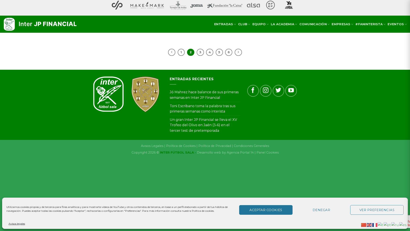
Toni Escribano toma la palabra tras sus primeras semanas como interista (202, 109)
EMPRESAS (341, 24)
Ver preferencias (376, 210)
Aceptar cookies (265, 210)
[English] (369, 225)
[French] (375, 225)
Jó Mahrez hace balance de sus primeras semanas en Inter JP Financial (204, 95)
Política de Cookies (181, 146)
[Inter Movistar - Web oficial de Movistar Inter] (40, 24)
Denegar (321, 210)
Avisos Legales (152, 146)
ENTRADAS (223, 24)
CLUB (242, 24)
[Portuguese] (387, 225)
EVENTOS (396, 24)
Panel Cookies (267, 152)
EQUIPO (259, 24)
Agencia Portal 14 (240, 152)
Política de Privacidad (214, 146)
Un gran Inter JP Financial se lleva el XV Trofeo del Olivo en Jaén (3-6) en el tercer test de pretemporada (203, 125)
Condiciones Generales (251, 146)
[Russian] (395, 225)
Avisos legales (17, 223)
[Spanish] (403, 225)
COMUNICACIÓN (313, 24)
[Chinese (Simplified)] (364, 225)
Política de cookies (203, 210)
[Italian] (381, 225)
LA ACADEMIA (282, 24)
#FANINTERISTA (369, 24)
